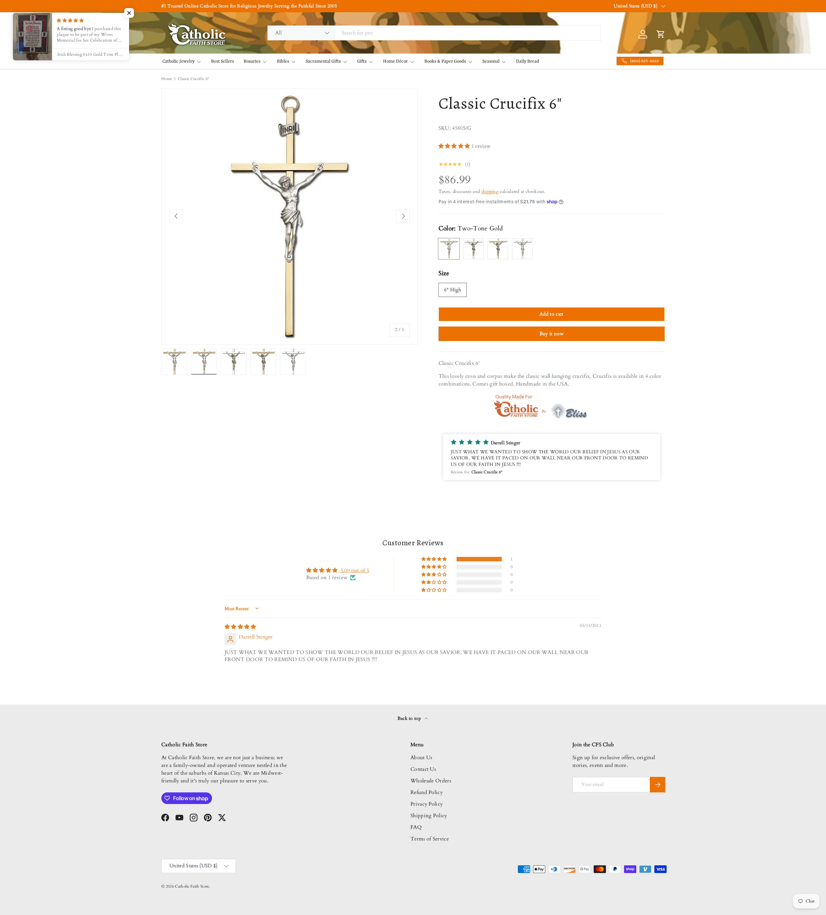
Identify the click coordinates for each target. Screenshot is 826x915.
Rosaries (252, 61)
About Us (421, 757)
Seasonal (490, 61)
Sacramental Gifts (323, 61)
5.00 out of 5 (354, 570)
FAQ (416, 827)
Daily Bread (527, 61)
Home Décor (395, 61)
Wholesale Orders (430, 780)
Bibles (283, 61)
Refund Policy (426, 792)
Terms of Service (429, 838)
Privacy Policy (426, 804)
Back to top (410, 718)
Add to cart (551, 314)
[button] (454, 146)
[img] (240, 626)
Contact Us (423, 769)
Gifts (362, 61)
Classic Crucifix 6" (193, 79)
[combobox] (433, 32)
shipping (490, 191)
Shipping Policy (428, 815)
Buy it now (551, 333)
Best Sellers (222, 61)
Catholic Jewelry (178, 61)
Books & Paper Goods (445, 61)
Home (166, 79)
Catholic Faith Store (192, 886)
